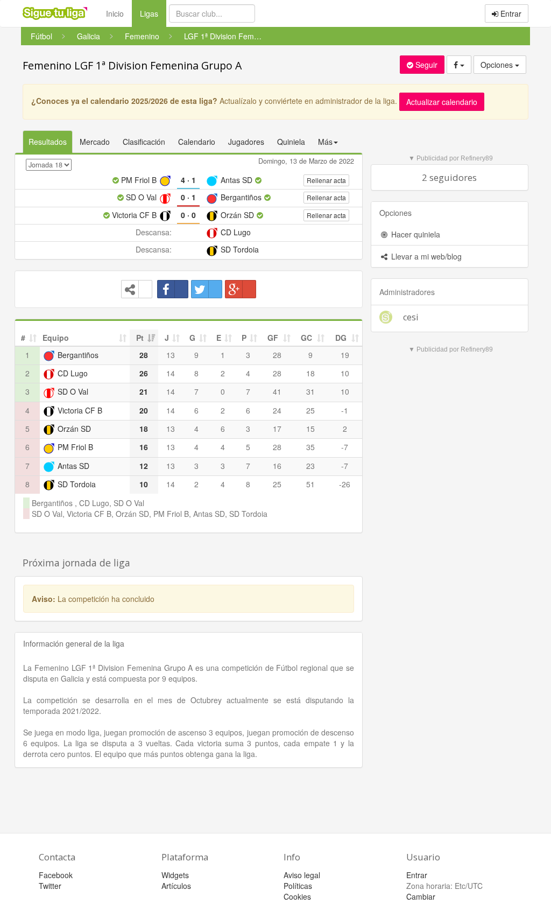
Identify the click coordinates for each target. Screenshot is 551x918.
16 (277, 465)
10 (345, 373)
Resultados (48, 141)
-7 (344, 447)
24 (277, 410)
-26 (344, 484)
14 (170, 373)
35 (310, 447)
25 (310, 410)
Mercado (95, 141)
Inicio (115, 13)
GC (306, 337)
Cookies (297, 896)
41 (277, 391)
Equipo (56, 337)
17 (277, 428)
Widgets (175, 875)
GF (272, 337)
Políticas (298, 885)
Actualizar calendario (441, 101)
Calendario (196, 141)
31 (310, 391)
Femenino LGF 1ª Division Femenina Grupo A (132, 65)
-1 (344, 410)
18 (310, 373)
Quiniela (291, 141)
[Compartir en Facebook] (172, 289)
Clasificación (144, 141)
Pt (140, 337)
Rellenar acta (326, 180)
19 (345, 354)
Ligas (153, 13)
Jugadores (246, 141)
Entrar (509, 13)
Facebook (56, 875)
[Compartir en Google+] (240, 289)
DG (341, 337)
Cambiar (420, 896)
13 (170, 354)
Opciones (498, 64)
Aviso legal (302, 875)
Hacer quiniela (414, 234)
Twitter (50, 885)
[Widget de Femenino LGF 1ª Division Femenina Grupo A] (136, 289)
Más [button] (325, 141)
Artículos (176, 885)
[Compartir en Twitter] (206, 289)
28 (277, 354)
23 (310, 465)
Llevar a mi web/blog (425, 256)
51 (310, 484)
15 (310, 428)
